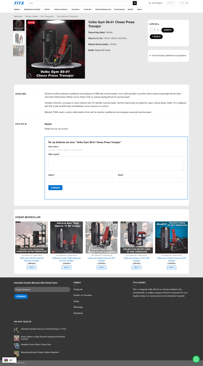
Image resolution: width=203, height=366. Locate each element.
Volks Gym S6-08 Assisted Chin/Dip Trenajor (31, 259)
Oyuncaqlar (119, 9)
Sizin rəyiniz (54, 154)
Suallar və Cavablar (83, 295)
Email (121, 175)
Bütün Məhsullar (103, 9)
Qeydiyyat (78, 312)
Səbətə (168, 30)
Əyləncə (75, 9)
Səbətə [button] (31, 267)
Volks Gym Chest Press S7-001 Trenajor (101, 259)
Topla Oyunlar (60, 9)
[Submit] (135, 3)
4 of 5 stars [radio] (67, 150)
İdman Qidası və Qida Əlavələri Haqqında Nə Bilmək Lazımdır (43, 337)
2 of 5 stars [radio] (53, 150)
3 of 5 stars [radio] (59, 150)
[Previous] (30, 49)
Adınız (51, 175)
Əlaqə (76, 301)
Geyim (47, 9)
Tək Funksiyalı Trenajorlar (67, 16)
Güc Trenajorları (47, 16)
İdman (16, 9)
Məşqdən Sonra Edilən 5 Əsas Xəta (36, 344)
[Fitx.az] (19, 3)
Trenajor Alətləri (32, 9)
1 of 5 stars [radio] (49, 150)
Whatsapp (78, 306)
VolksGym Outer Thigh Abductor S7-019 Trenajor (66, 259)
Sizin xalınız (53, 146)
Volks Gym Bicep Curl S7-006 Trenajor (136, 259)
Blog (139, 9)
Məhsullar (18, 16)
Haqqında (78, 289)
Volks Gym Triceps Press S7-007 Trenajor (171, 259)
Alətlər (87, 9)
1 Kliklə (156, 37)
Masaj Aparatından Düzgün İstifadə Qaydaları (40, 352)
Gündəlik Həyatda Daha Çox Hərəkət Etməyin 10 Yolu (43, 329)
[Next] (81, 49)
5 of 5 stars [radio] (77, 150)
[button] (184, 3)
